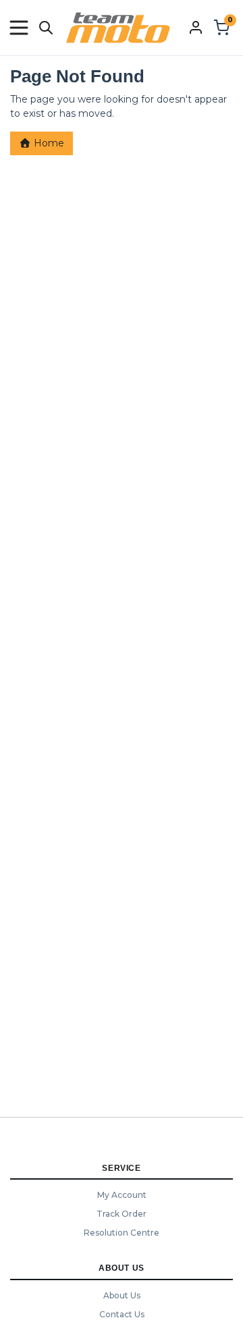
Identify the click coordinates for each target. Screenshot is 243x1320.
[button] (19, 28)
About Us (121, 1295)
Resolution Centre (121, 1233)
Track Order (121, 1214)
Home (47, 143)
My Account (121, 1195)
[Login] (196, 27)
